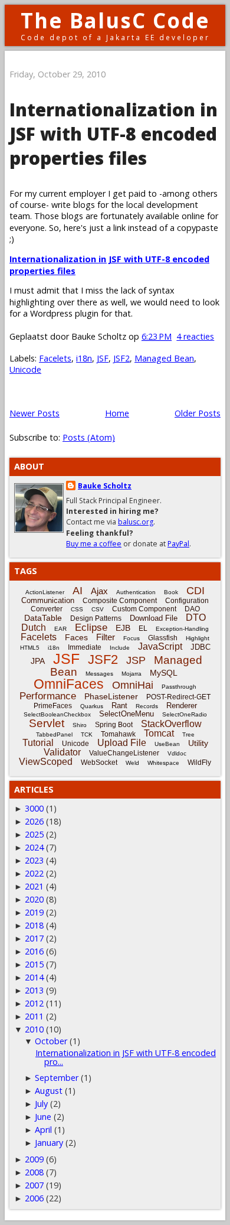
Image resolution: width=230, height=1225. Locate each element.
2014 (34, 977)
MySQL (164, 672)
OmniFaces (69, 684)
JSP (136, 660)
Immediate (84, 647)
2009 (34, 1159)
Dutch (33, 628)
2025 (34, 834)
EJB (123, 628)
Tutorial (38, 743)
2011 (34, 1016)
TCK (87, 734)
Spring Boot (114, 725)
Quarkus (91, 706)
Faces (76, 637)
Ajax (99, 591)
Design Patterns (95, 618)
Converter (47, 609)
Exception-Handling (182, 628)
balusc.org (135, 522)
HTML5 (30, 647)
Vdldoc (176, 753)
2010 (34, 1029)
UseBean (167, 744)
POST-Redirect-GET (178, 697)
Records (147, 706)
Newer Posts (34, 413)
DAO (192, 609)
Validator (62, 752)
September (56, 1077)
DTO (196, 617)
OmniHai (132, 685)
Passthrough (179, 686)
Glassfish (163, 638)
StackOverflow (171, 724)
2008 (34, 1172)
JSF (103, 358)
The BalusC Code (115, 20)
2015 (34, 964)
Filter (105, 637)
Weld (132, 763)
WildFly (199, 762)
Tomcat (159, 733)
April (43, 1129)
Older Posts (198, 413)
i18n (84, 358)
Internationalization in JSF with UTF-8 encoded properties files (113, 133)
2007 (34, 1185)
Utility (198, 743)
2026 (34, 821)
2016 (34, 951)
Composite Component (120, 601)
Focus (131, 638)
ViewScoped (46, 762)
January (49, 1142)
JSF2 (121, 358)
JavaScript (160, 646)
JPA (38, 661)
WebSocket (99, 762)
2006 (34, 1198)
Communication (47, 600)
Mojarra (131, 673)
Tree (188, 734)
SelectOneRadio (184, 714)
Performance (47, 696)
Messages (99, 673)
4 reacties (195, 336)
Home (117, 413)
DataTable (43, 618)
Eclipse (91, 627)
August (49, 1090)
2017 (34, 938)
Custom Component (144, 609)
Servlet (46, 723)
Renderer (181, 705)
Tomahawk (118, 734)
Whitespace (163, 763)
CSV (97, 609)
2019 (34, 912)
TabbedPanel (54, 734)
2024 (34, 847)
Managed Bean (164, 358)
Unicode (25, 369)
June (43, 1116)
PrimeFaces (53, 706)
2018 (34, 925)
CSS (77, 609)
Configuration (187, 601)
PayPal (178, 544)
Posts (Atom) (89, 437)
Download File (154, 618)
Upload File (121, 743)
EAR (60, 628)
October (51, 1041)
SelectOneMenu (126, 713)
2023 (34, 860)
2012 (34, 1003)
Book (171, 592)
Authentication (136, 592)
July (41, 1103)
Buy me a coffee (93, 544)
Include (120, 647)
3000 (34, 808)
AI (78, 591)
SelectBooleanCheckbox (57, 714)
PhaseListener (111, 696)
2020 (34, 899)
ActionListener (44, 592)
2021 (34, 886)
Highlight (197, 638)
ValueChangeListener (124, 753)
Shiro (80, 725)
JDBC (200, 647)
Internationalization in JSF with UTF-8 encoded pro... (125, 1057)
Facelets (55, 358)
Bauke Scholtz (105, 486)
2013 (34, 990)
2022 (34, 873)
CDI (195, 591)
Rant (119, 705)
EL (143, 628)
